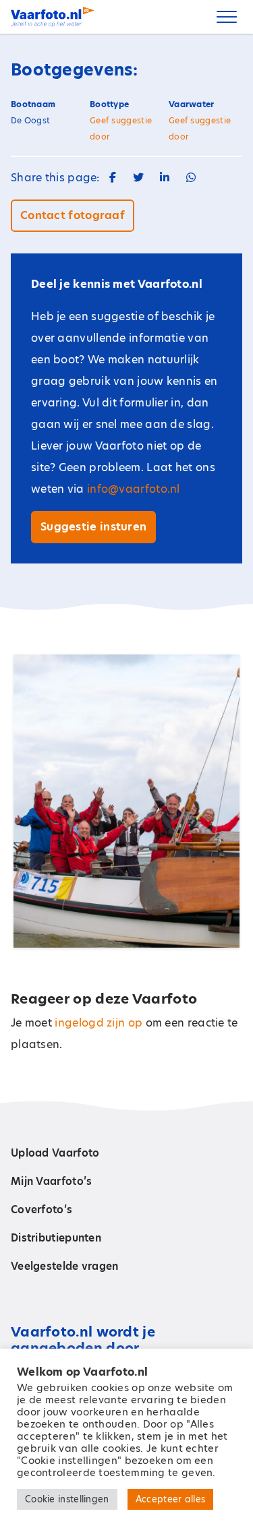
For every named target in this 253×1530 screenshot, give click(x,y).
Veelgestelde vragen (65, 1266)
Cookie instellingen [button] (67, 1499)
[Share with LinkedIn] (164, 177)
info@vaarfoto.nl (133, 489)
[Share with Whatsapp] (191, 177)
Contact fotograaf (72, 215)
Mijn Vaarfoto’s (51, 1181)
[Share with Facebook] (112, 177)
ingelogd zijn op (98, 1023)
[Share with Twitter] (138, 177)
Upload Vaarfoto (55, 1153)
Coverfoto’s (41, 1209)
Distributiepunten (56, 1238)
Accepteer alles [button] (171, 1499)
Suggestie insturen (93, 526)
